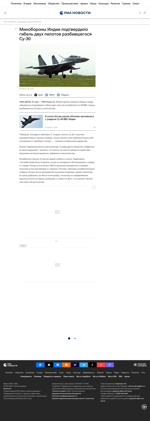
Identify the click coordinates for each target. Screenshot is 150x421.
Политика (9, 373)
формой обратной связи (122, 391)
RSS (120, 376)
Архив (127, 376)
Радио (116, 373)
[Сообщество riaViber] (109, 364)
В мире (39, 373)
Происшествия (51, 373)
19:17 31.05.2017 (10, 22)
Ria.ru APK (112, 376)
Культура (76, 373)
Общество (19, 373)
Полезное (135, 373)
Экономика (30, 373)
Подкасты (125, 373)
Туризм (109, 373)
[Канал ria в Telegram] (83, 364)
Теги (143, 373)
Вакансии (7, 389)
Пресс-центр (68, 376)
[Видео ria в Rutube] (75, 364)
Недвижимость (89, 373)
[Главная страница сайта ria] (75, 13)
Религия (100, 373)
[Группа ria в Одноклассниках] (66, 364)
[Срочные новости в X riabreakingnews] (101, 364)
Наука (68, 373)
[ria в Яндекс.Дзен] (49, 364)
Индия (23, 246)
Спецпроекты (26, 376)
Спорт (61, 373)
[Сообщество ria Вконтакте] (57, 364)
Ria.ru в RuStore (99, 376)
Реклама (37, 376)
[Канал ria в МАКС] (40, 364)
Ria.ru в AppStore (83, 376)
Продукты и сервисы (52, 376)
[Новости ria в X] (92, 364)
